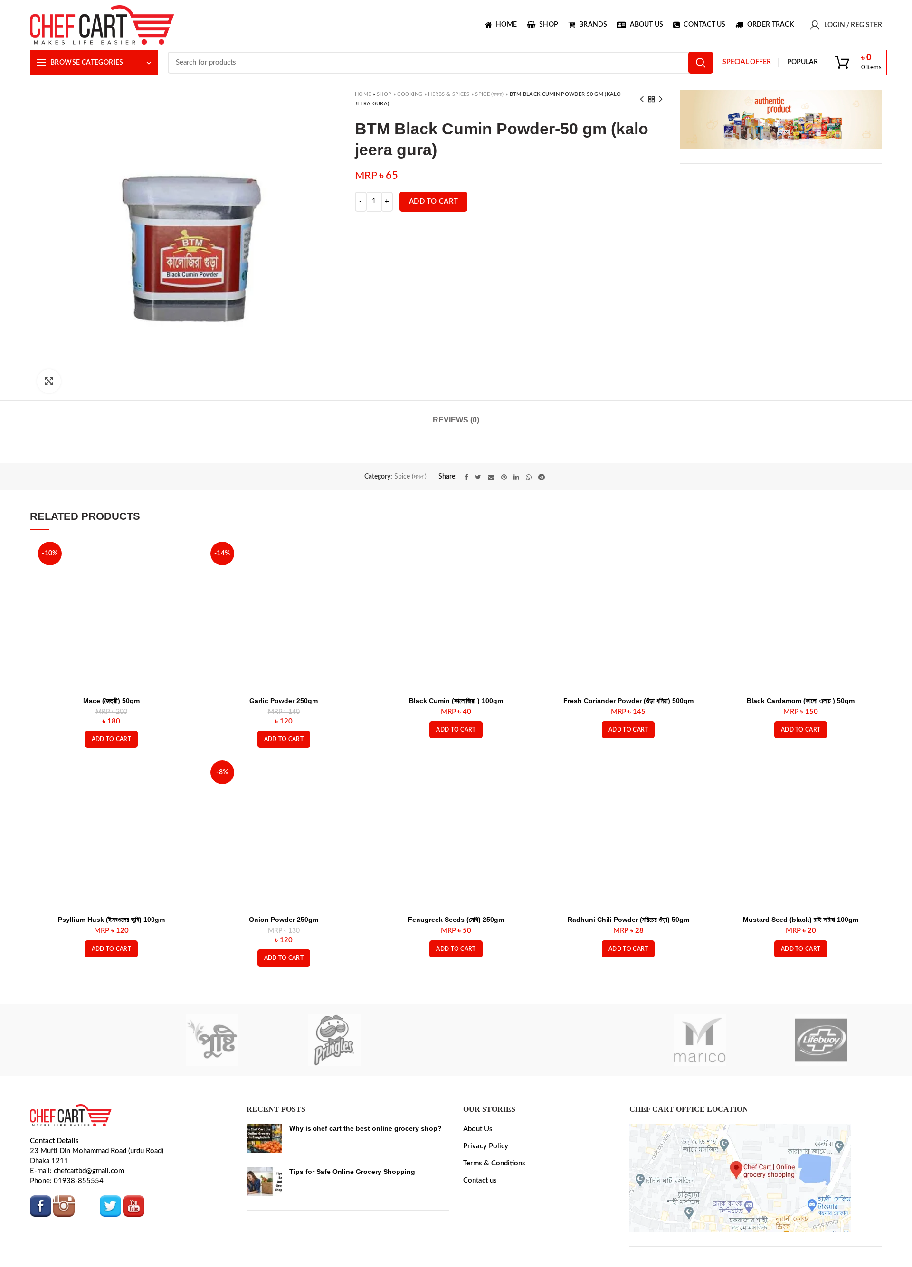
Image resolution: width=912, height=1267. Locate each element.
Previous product (641, 99)
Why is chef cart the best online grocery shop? (365, 1128)
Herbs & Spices (448, 94)
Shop (384, 94)
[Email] (491, 477)
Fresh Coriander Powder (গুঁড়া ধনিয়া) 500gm (628, 700)
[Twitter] (478, 477)
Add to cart (433, 201)
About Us (478, 1129)
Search (700, 63)
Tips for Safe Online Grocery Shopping (352, 1171)
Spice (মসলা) (489, 94)
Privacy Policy (485, 1146)
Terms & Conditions (494, 1163)
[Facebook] (466, 477)
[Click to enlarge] (49, 381)
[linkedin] (516, 477)
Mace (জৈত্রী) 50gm (111, 700)
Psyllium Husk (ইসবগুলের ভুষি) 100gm (111, 919)
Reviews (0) (456, 420)
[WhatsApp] (528, 477)
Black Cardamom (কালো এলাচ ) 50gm (801, 700)
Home (363, 94)
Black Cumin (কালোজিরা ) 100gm (456, 700)
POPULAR (802, 62)
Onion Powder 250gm (283, 919)
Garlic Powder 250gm (283, 700)
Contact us (480, 1180)
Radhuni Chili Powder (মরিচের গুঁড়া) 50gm (628, 919)
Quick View (181, 553)
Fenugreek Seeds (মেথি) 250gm (456, 919)
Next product (660, 99)
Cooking (409, 94)
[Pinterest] (504, 477)
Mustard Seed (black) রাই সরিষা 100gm (800, 919)
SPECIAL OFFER (746, 62)
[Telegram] (541, 477)
